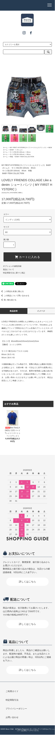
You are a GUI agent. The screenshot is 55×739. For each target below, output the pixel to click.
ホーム (5, 147)
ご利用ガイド (12, 691)
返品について (8, 269)
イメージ (41, 311)
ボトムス (19, 150)
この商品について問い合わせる (16, 296)
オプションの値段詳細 (12, 266)
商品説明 (14, 311)
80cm (28, 152)
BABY (12, 150)
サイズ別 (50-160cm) (17, 152)
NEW (50, 147)
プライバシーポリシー (16, 708)
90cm (28, 154)
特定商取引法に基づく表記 (14, 273)
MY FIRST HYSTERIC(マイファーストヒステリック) (28, 147)
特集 (11, 156)
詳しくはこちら (27, 581)
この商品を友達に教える (14, 291)
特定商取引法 (12, 700)
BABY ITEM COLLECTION (24, 156)
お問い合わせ (12, 717)
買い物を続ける (10, 300)
